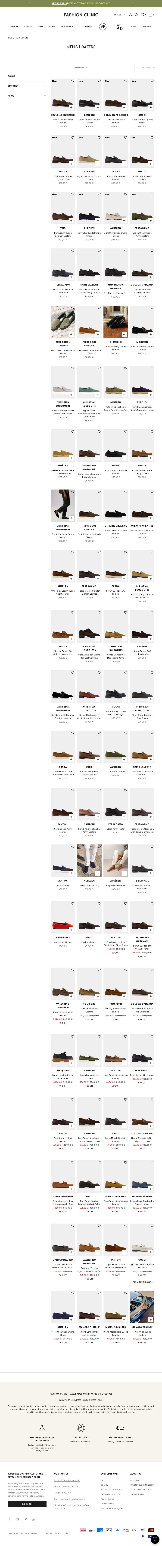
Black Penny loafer (116, 829)
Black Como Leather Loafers (115, 178)
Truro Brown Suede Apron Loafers (116, 1203)
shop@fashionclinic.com (66, 1486)
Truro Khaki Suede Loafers (142, 1333)
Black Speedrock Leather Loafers (116, 472)
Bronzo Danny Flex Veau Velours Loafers (142, 596)
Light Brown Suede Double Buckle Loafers (115, 1266)
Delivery (104, 1485)
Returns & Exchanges (111, 1489)
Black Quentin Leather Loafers (89, 121)
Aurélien (89, 171)
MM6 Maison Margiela (115, 286)
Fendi (62, 228)
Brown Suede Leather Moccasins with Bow (63, 1203)
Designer (13, 85)
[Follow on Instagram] (17, 1519)
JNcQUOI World (137, 1494)
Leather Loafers (63, 885)
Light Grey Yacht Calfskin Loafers (89, 178)
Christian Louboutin (63, 404)
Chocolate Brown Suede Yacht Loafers (63, 592)
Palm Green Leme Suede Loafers (63, 352)
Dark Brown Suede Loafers (116, 121)
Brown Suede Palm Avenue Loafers (142, 947)
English (118, 15)
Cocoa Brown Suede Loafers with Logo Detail (63, 773)
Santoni (89, 115)
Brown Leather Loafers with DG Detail (142, 1010)
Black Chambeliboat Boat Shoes (142, 717)
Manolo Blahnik (63, 1196)
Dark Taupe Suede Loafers (89, 1010)
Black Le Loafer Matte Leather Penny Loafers (89, 291)
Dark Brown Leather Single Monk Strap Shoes (116, 944)
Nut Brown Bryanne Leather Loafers (89, 773)
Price (11, 95)
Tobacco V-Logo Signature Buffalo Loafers (89, 1270)
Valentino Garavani (89, 467)
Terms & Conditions (110, 1494)
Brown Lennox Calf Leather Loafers (89, 1333)
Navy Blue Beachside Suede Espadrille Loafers (142, 408)
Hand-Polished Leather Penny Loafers (89, 830)
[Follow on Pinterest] (25, 1519)
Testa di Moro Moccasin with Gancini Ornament (142, 830)
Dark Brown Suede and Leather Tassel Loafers (89, 1140)
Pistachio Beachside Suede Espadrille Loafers (116, 408)
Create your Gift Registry (142, 1485)
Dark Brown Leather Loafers (63, 1140)
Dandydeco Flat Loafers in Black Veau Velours (62, 717)
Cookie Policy (107, 1503)
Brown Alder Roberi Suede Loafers (115, 1333)
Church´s (116, 342)
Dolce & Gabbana (142, 284)
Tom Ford (89, 1004)
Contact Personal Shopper (67, 1480)
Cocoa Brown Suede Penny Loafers (142, 472)
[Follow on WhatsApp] (33, 1519)
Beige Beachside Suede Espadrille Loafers (62, 472)
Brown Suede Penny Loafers (115, 592)
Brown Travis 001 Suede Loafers (142, 532)
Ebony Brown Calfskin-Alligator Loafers (142, 1140)
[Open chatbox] (155, 1539)
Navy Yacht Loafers (89, 885)
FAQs (103, 1480)
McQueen (142, 342)
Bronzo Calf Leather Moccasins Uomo (115, 656)
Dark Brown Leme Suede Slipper (89, 536)
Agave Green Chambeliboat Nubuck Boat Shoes (89, 413)
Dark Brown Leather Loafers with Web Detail (89, 1203)
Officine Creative (116, 525)
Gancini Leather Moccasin (142, 887)
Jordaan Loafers (89, 942)
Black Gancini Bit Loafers (142, 1075)
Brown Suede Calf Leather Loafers (142, 653)
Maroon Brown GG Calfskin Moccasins (62, 653)
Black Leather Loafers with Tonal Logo (116, 713)
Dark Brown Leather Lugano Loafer (63, 178)
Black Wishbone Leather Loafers (142, 348)
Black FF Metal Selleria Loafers (115, 1140)
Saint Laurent (89, 284)
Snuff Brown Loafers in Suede (142, 773)
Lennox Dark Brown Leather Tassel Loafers (63, 1266)
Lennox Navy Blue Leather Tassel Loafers (142, 1203)
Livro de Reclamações (112, 1508)
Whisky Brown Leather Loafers (115, 1010)
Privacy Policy (14, 1486)
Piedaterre (63, 937)
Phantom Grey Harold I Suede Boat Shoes (63, 412)
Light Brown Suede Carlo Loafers (116, 1077)
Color (11, 76)
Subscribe (27, 1504)
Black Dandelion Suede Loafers (63, 536)
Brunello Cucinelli (63, 115)
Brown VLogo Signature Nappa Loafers (89, 475)
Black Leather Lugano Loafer (142, 121)
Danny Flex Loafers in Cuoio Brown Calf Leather (89, 717)
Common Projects (115, 115)
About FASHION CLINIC (141, 1489)
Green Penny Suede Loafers (89, 1077)
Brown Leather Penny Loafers (63, 121)
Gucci (142, 115)
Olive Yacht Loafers (116, 771)
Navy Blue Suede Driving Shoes (89, 234)
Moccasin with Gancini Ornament (63, 291)
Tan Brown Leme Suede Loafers (89, 352)
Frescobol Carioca (63, 343)
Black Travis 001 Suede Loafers (116, 532)
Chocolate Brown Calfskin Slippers (142, 291)
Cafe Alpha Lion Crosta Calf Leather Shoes (89, 656)
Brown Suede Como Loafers (142, 178)
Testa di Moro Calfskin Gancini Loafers (89, 592)
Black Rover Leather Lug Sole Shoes (63, 1077)
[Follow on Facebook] (9, 1519)
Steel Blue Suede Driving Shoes (62, 1333)
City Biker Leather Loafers (116, 293)
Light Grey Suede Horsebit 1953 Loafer (142, 1266)
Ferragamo (142, 228)
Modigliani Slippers (63, 942)
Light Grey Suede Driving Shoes (115, 234)
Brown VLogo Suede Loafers (62, 1014)
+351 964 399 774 (62, 1492)
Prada (116, 465)
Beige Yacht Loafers (115, 885)
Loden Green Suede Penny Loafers (142, 234)
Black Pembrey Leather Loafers (116, 348)
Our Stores (135, 1480)
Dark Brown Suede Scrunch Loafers (63, 234)
